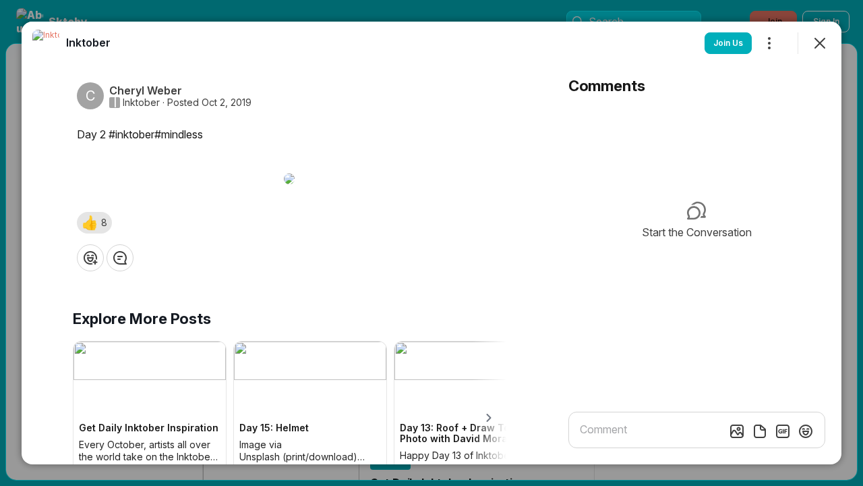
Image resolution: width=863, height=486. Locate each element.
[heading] (88, 42)
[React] (90, 258)
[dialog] (431, 243)
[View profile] (45, 43)
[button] (94, 223)
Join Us (728, 43)
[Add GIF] (783, 431)
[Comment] (120, 257)
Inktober (141, 102)
